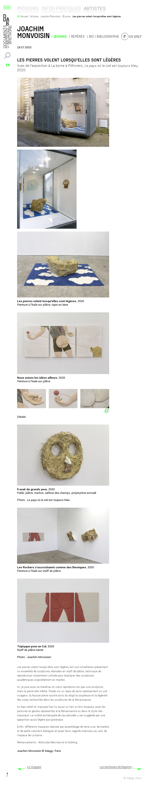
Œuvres (60, 36)
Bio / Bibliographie (104, 36)
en (8, 65)
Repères (78, 36)
